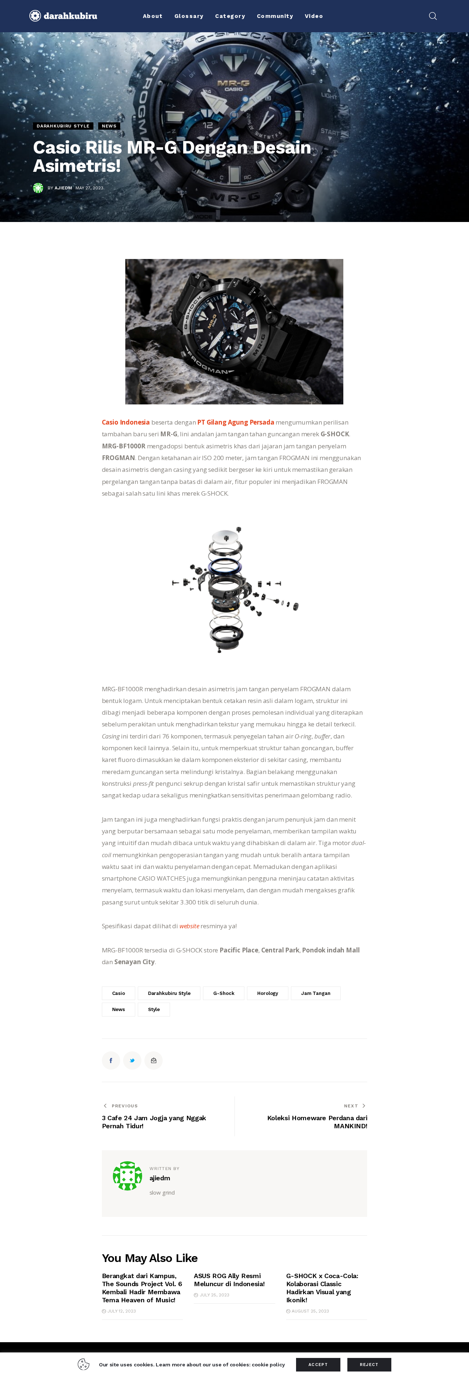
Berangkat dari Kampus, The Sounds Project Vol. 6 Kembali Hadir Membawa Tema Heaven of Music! (142, 1288)
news (118, 1009)
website (190, 926)
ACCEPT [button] (318, 1364)
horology (267, 993)
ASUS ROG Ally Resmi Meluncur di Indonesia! (229, 1280)
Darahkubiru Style (63, 126)
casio (118, 993)
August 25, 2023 (310, 1311)
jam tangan (315, 993)
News (109, 126)
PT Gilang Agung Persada (235, 422)
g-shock (223, 993)
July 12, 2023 (121, 1311)
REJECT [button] (369, 1364)
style (154, 1009)
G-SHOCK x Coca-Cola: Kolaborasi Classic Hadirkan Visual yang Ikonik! (322, 1288)
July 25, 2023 (214, 1295)
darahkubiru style (169, 993)
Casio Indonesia (126, 422)
